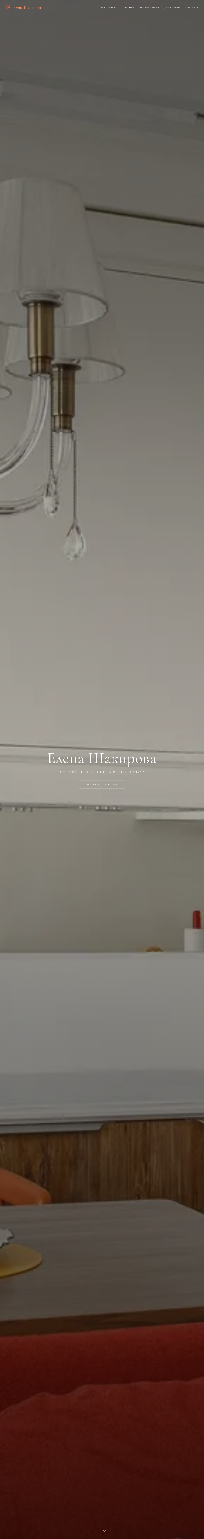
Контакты (192, 7)
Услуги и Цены (149, 7)
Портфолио (109, 7)
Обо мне (129, 7)
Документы (172, 7)
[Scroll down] (104, 1530)
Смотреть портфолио (101, 784)
